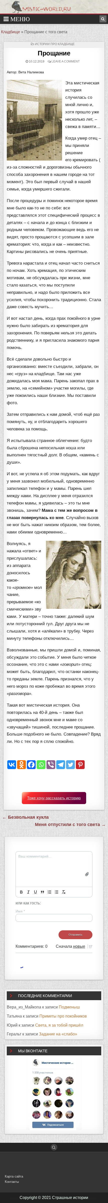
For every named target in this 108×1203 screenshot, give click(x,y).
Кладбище (10, 32)
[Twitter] (70, 764)
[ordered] (49, 892)
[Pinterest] (80, 764)
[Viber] (50, 764)
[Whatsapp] (41, 764)
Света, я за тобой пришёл (59, 1025)
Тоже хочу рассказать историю (54, 798)
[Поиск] (102, 18)
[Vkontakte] (11, 764)
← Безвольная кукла (25, 817)
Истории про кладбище (55, 44)
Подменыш (69, 1007)
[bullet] (56, 892)
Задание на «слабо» (58, 1034)
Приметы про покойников (63, 1016)
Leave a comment (65, 61)
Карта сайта (14, 1176)
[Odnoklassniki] (21, 764)
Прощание (54, 53)
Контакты (12, 1182)
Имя (20, 911)
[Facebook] (31, 764)
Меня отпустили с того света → (70, 824)
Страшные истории (70, 1197)
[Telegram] (60, 764)
